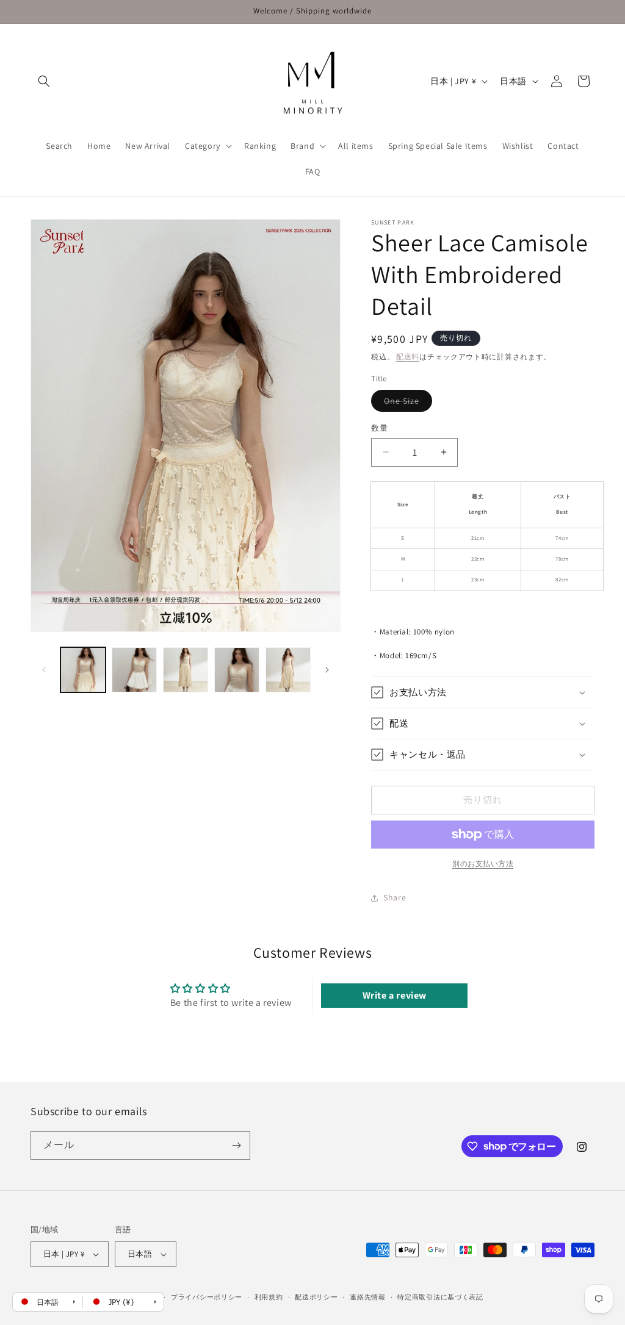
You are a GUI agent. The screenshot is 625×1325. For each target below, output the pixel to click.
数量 (379, 428)
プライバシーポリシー (206, 1297)
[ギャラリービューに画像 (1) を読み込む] (83, 669)
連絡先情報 (368, 1297)
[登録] (236, 1145)
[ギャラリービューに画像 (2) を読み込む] (134, 669)
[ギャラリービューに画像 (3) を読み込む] (185, 669)
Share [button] (394, 897)
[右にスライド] (327, 669)
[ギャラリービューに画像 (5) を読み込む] (288, 669)
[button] (44, 81)
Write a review (395, 995)
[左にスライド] (44, 669)
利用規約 (269, 1297)
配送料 (407, 356)
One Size (406, 403)
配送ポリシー (316, 1297)
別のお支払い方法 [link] (482, 863)
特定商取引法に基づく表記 (440, 1297)
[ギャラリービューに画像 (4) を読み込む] (236, 669)
